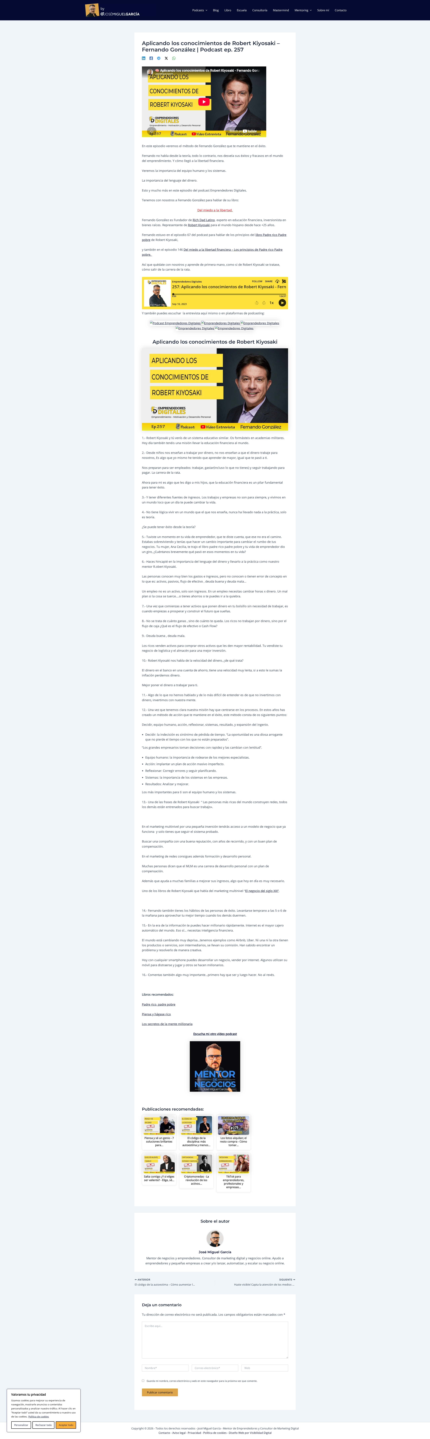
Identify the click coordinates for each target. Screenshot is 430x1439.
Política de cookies (38, 1416)
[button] (205, 10)
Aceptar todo (66, 1425)
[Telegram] (158, 58)
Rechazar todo (43, 1425)
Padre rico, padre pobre (158, 1004)
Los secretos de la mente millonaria (167, 1024)
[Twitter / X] (166, 58)
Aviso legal (179, 1433)
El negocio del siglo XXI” (262, 891)
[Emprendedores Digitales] (175, 323)
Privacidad (195, 1433)
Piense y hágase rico (156, 1014)
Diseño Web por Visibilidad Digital (250, 1433)
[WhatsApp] (174, 58)
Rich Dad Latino (204, 220)
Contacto (165, 1433)
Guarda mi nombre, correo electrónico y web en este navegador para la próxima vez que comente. (202, 1380)
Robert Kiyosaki (199, 225)
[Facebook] (151, 58)
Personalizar (21, 1425)
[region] (44, 1410)
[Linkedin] (143, 58)
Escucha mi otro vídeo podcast (215, 1034)
